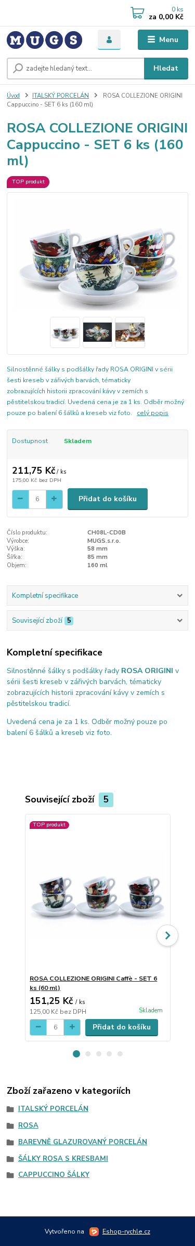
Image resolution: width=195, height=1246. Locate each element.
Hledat (165, 68)
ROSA (28, 1125)
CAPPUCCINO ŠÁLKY (53, 1175)
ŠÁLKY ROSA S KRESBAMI (63, 1158)
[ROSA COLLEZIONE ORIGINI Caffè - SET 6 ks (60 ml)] (97, 894)
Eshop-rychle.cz (126, 1231)
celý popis (152, 413)
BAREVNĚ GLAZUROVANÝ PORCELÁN (82, 1142)
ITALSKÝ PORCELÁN (60, 96)
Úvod (13, 96)
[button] (76, 1053)
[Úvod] (44, 40)
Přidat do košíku (108, 499)
